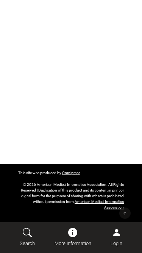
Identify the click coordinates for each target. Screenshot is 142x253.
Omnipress (71, 173)
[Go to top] (125, 213)
